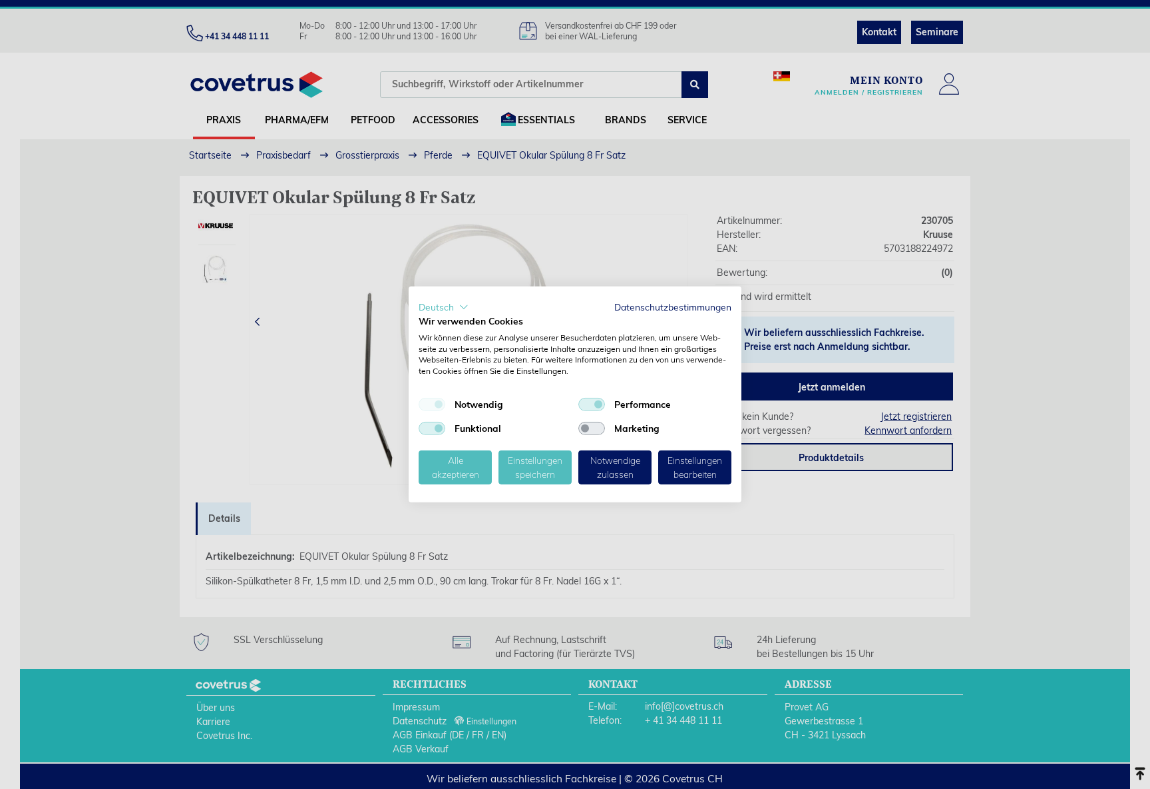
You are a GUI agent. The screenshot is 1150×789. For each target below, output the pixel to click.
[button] (444, 307)
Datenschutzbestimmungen (672, 307)
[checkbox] (432, 404)
